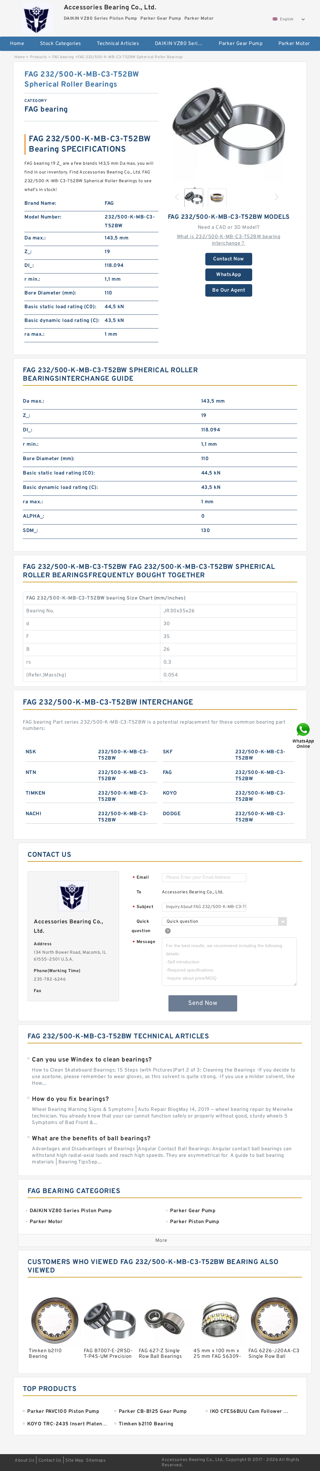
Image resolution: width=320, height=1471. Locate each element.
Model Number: (43, 217)
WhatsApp (228, 275)
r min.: (32, 279)
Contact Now (228, 259)
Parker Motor (294, 44)
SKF (168, 752)
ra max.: (34, 334)
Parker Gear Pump (240, 44)
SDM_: (30, 531)
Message (143, 942)
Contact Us (50, 1460)
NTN (31, 773)
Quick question (141, 926)
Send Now (202, 1003)
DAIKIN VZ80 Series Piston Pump (182, 44)
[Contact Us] (304, 736)
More (161, 1241)
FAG (167, 773)
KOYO (170, 793)
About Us (24, 1460)
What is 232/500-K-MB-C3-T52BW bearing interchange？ (229, 240)
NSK (31, 752)
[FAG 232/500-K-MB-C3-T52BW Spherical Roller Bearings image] (228, 126)
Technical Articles (118, 44)
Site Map (74, 1460)
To (139, 892)
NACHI (34, 814)
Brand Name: (40, 203)
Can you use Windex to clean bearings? (92, 1060)
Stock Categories (60, 44)
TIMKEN (35, 793)
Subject (142, 907)
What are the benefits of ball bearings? (91, 1139)
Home (17, 44)
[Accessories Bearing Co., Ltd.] (38, 17)
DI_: (29, 266)
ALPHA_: (33, 516)
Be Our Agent (228, 290)
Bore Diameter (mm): (50, 293)
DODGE (172, 814)
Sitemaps (96, 1460)
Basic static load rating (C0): (60, 307)
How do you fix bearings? (70, 1099)
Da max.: (35, 238)
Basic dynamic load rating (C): (61, 321)
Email (140, 878)
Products (38, 57)
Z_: (28, 252)
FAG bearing (63, 57)
